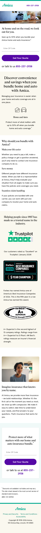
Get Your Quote (20, 58)
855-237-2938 (24, 66)
